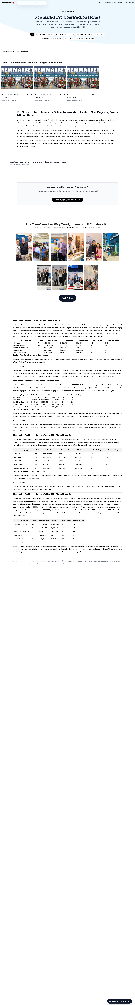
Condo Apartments (19, 352)
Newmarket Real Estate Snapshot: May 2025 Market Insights (42, 494)
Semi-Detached (18, 402)
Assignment (108, 2)
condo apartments (66, 333)
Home (62, 11)
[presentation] (32, 2)
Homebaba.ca (108, 560)
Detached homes (86, 328)
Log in (131, 2)
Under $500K (99, 34)
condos (53, 373)
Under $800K (69, 38)
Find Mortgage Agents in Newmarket (67, 200)
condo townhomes (99, 442)
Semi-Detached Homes (21, 348)
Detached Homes (19, 345)
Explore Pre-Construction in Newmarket (29, 409)
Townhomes (89, 331)
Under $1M (79, 38)
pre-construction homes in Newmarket (45, 359)
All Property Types (20, 524)
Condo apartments (101, 507)
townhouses (44, 549)
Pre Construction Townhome (65, 34)
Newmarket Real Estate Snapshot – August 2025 (36, 381)
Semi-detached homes (29, 331)
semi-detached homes (105, 388)
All (32, 34)
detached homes (81, 425)
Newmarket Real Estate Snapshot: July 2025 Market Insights (42, 435)
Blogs (114, 2)
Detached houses (92, 546)
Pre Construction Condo (84, 34)
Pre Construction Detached (44, 34)
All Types (16, 343)
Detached (16, 400)
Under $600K (45, 38)
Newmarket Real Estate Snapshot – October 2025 (36, 320)
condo (26, 427)
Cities (99, 2)
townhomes (64, 373)
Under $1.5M (90, 38)
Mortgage (119, 2)
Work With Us (67, 298)
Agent (125, 2)
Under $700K (57, 38)
